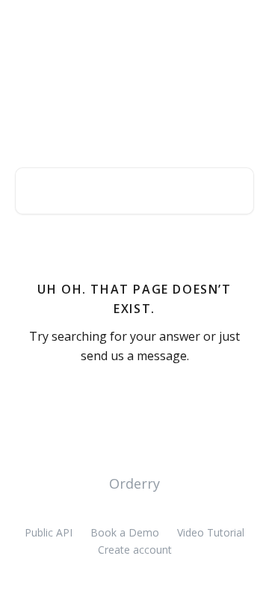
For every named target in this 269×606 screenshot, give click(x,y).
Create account (135, 549)
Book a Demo (124, 532)
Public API (48, 532)
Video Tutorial (210, 532)
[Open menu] (240, 27)
